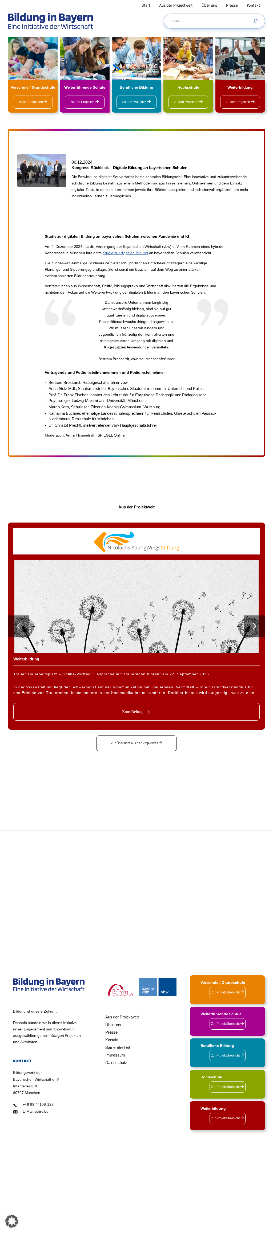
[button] (11, 1221)
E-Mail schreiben (36, 1111)
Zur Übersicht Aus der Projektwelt (135, 743)
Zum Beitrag (132, 711)
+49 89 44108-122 (38, 1104)
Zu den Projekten (30, 102)
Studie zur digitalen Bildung (125, 253)
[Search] (257, 21)
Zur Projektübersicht (225, 992)
